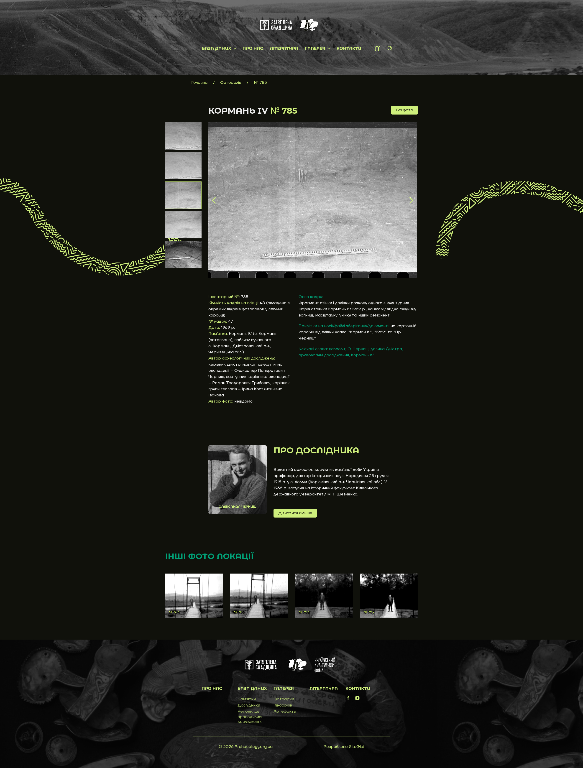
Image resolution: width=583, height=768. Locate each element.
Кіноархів (283, 705)
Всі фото (404, 110)
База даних (216, 48)
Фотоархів (231, 82)
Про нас (253, 48)
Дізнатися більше (295, 513)
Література (284, 48)
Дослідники (249, 705)
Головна (199, 82)
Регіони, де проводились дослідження (250, 716)
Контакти (349, 48)
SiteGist (356, 746)
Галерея (315, 48)
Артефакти (285, 711)
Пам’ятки (247, 699)
